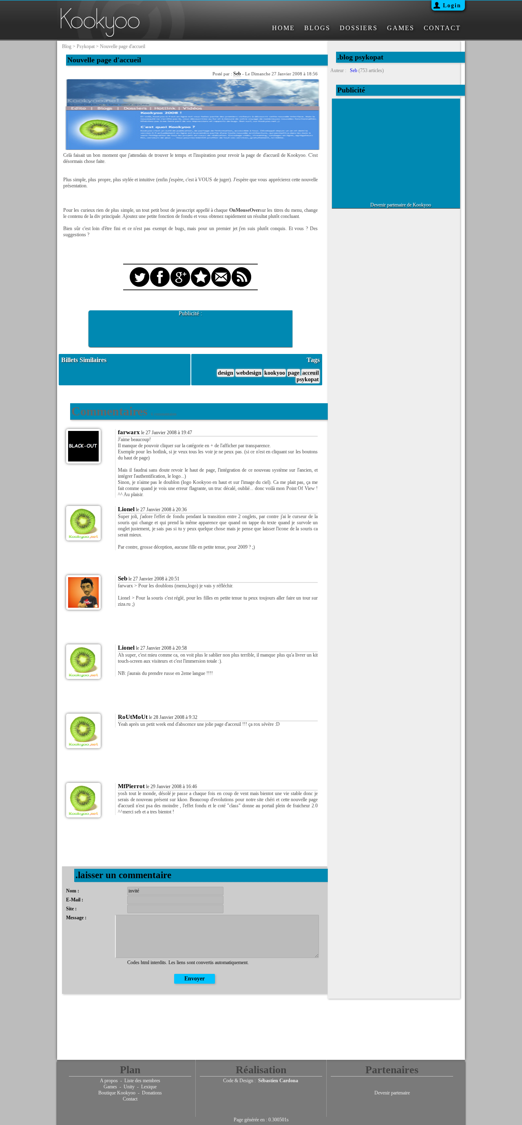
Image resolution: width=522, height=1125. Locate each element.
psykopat (86, 46)
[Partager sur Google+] (180, 269)
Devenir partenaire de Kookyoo (400, 205)
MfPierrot (131, 786)
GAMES (400, 27)
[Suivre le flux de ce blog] (241, 269)
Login (452, 5)
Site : (71, 909)
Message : (76, 918)
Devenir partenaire (392, 1093)
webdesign (248, 373)
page (293, 373)
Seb (237, 74)
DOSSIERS (359, 27)
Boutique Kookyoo (116, 1093)
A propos (109, 1080)
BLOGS (317, 27)
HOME (283, 27)
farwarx (129, 432)
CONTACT (442, 27)
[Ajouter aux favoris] (200, 269)
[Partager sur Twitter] (139, 269)
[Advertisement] (190, 329)
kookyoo (274, 373)
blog (66, 46)
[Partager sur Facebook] (160, 269)
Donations (152, 1093)
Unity (129, 1087)
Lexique (149, 1087)
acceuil (310, 373)
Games (110, 1087)
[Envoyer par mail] (221, 269)
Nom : (72, 891)
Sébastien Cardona (278, 1080)
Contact (130, 1099)
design (225, 373)
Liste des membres (142, 1080)
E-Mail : (74, 900)
